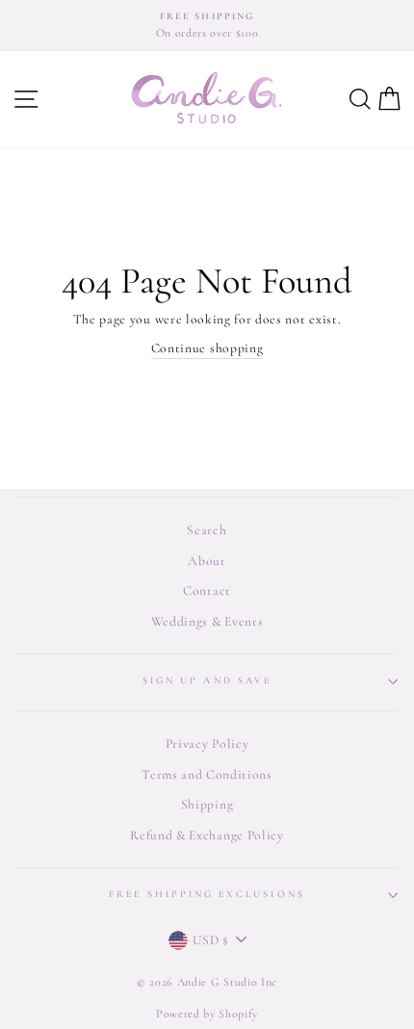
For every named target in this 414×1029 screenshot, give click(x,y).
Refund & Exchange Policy (206, 835)
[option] (207, 25)
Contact (207, 590)
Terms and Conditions (207, 774)
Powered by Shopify (207, 1013)
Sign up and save (207, 680)
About (206, 561)
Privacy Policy (207, 743)
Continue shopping (207, 348)
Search (206, 530)
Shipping (207, 804)
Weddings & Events (207, 621)
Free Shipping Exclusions (206, 894)
